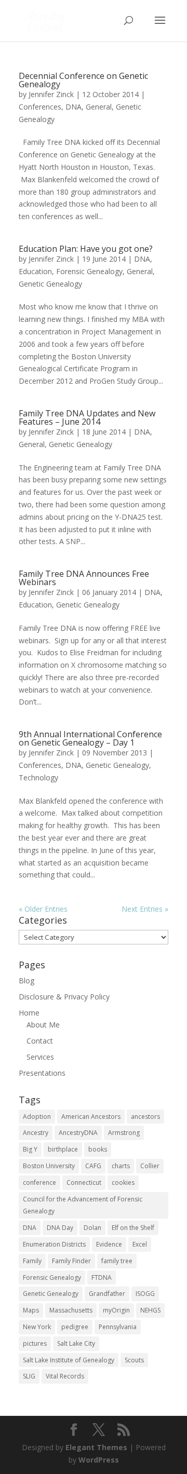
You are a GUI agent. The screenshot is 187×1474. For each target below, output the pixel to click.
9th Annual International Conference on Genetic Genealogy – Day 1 (90, 738)
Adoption (37, 1116)
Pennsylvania (118, 1326)
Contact (39, 1041)
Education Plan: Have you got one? (86, 248)
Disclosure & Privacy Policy (64, 997)
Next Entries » (145, 909)
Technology (38, 777)
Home (29, 1013)
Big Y (30, 1149)
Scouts (134, 1360)
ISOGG (145, 1293)
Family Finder (71, 1260)
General (99, 107)
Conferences (40, 107)
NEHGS (150, 1310)
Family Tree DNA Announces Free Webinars (84, 578)
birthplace (63, 1149)
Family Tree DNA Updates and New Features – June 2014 (87, 417)
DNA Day (60, 1227)
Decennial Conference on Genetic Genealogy (83, 80)
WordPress (98, 1460)
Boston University (49, 1165)
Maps (31, 1310)
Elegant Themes (96, 1447)
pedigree (74, 1326)
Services (40, 1057)
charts (121, 1165)
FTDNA (101, 1277)
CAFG (93, 1165)
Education (35, 271)
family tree (116, 1260)
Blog (26, 980)
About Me (43, 1025)
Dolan (92, 1227)
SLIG (29, 1376)
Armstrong (124, 1132)
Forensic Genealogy (89, 271)
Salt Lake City (76, 1343)
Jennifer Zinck (51, 94)
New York (37, 1326)
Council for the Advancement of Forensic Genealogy (82, 1205)
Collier (149, 1165)
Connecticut (83, 1182)
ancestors (145, 1116)
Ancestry (35, 1132)
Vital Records (65, 1376)
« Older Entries (43, 909)
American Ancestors (91, 1116)
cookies (123, 1182)
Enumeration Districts (54, 1244)
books (97, 1149)
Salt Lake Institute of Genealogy (68, 1360)
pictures (35, 1343)
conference (39, 1182)
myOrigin (116, 1310)
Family (32, 1260)
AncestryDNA (78, 1132)
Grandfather (107, 1293)
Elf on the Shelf (133, 1227)
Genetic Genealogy (50, 284)
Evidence (109, 1244)
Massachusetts (70, 1310)
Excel (139, 1244)
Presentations (42, 1073)
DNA (73, 107)
